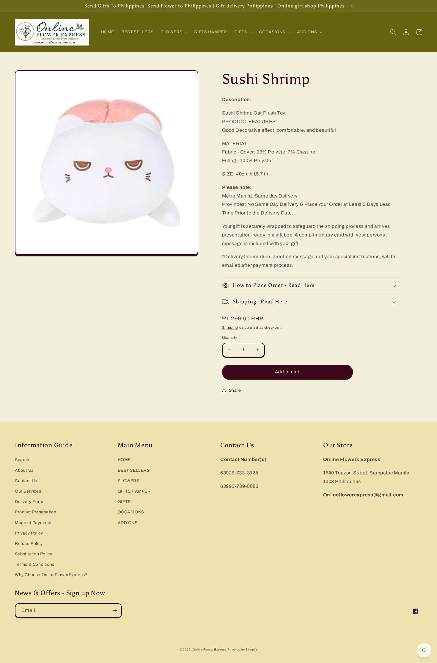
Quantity (230, 338)
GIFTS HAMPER (134, 491)
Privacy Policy (29, 533)
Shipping (230, 327)
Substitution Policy (33, 554)
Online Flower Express (209, 649)
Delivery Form (29, 501)
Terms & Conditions (34, 564)
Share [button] (235, 390)
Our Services (28, 491)
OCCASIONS (131, 512)
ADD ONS (128, 523)
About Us (24, 470)
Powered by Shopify (242, 649)
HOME (124, 459)
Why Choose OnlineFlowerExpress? (51, 575)
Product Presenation (35, 512)
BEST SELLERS (134, 470)
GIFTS (124, 501)
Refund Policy (29, 543)
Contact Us (26, 481)
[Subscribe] (114, 610)
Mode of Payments (34, 523)
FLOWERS (128, 481)
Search (22, 459)
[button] (173, 32)
